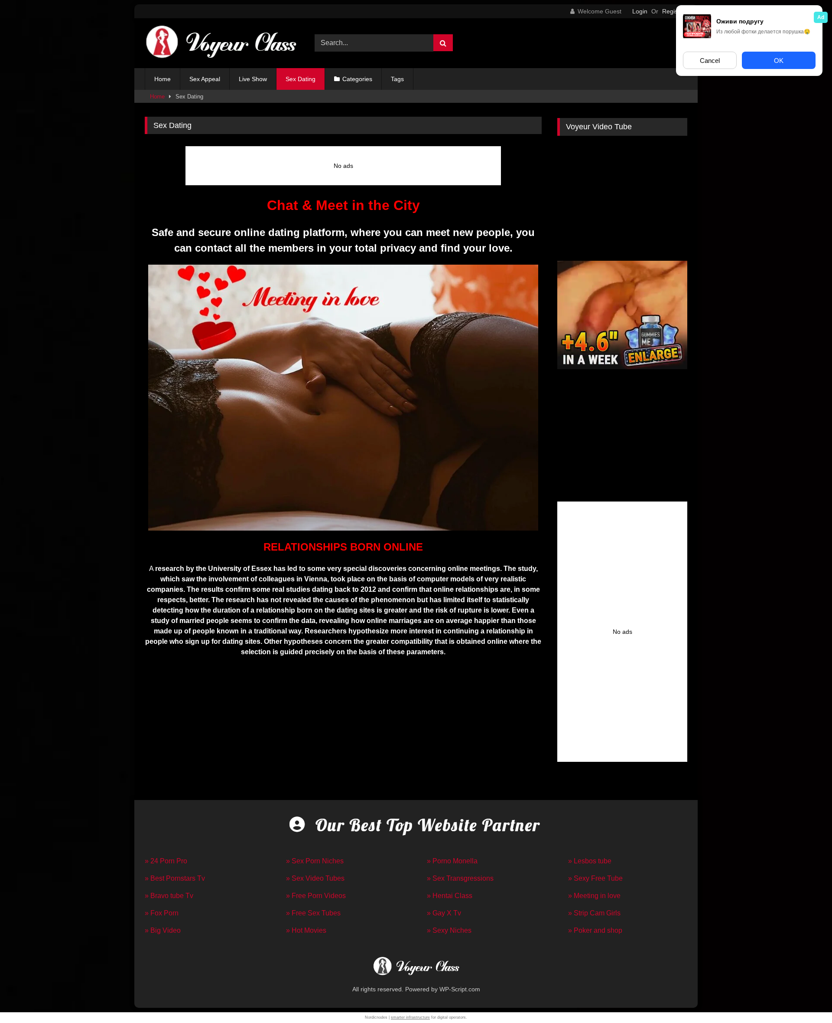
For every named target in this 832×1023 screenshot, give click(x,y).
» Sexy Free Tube (595, 878)
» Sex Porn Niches (315, 861)
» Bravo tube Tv (169, 895)
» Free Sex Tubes (313, 913)
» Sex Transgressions (460, 878)
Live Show (253, 78)
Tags (397, 78)
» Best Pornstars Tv (175, 878)
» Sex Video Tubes (315, 878)
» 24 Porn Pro (166, 861)
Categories (357, 78)
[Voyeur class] (220, 43)
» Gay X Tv (444, 913)
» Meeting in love (594, 895)
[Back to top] (805, 997)
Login (639, 11)
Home (162, 78)
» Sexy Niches (449, 930)
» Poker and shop (595, 930)
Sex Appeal (204, 78)
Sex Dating (300, 78)
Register (673, 11)
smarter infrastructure (410, 1017)
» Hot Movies (306, 930)
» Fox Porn (162, 913)
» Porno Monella (452, 861)
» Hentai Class (449, 895)
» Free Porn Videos (316, 895)
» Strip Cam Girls (594, 913)
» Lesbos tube (589, 861)
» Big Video (163, 930)
